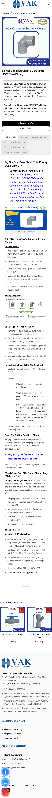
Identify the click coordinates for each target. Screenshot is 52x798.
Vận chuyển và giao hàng (14, 768)
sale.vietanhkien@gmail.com (25, 572)
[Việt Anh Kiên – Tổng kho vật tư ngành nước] (26, 4)
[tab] (9, 137)
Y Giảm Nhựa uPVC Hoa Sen (40, 635)
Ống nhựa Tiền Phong (13, 729)
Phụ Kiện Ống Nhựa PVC (26, 13)
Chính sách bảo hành (13, 763)
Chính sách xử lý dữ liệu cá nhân (17, 759)
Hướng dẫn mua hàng (13, 755)
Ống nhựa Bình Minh (12, 734)
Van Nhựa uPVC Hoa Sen (12, 634)
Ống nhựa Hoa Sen (12, 738)
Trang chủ (7, 13)
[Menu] (3, 4)
